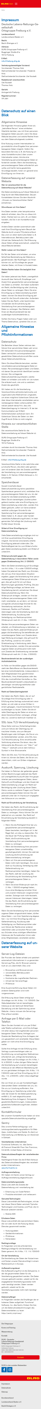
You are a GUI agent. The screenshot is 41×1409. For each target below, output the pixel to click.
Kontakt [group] (20, 1357)
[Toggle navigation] (16, 4)
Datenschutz (6, 1388)
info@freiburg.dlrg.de (10, 61)
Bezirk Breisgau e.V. (8, 1406)
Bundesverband (7, 1398)
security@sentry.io (9, 1168)
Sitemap (4, 1392)
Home (3, 10)
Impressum (5, 1384)
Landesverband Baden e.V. (11, 1402)
